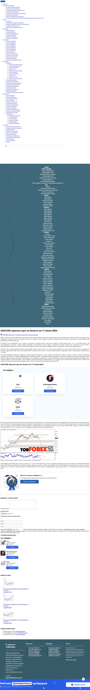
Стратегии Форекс (11, 134)
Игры (4, 19)
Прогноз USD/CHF (11, 44)
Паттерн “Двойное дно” (15, 66)
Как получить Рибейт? (12, 38)
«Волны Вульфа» (10, 95)
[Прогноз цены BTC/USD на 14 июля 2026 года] (8, 618)
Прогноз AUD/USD (11, 50)
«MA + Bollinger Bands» (12, 98)
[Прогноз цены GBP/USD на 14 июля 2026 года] (8, 603)
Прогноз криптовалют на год (13, 59)
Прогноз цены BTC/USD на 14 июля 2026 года (15, 620)
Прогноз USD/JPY (10, 46)
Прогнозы (6, 39)
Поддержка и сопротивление (14, 83)
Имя (2, 521)
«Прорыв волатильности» (13, 109)
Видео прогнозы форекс (12, 135)
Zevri (18, 384)
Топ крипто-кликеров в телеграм (14, 22)
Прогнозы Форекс (33, 335)
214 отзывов (12, 563)
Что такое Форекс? (33, 648)
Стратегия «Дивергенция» (13, 111)
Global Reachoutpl (22, 633)
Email (2, 524)
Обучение (6, 61)
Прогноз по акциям (11, 58)
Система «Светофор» (11, 103)
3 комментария (7, 607)
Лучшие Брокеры (10, 32)
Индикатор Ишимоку (14, 123)
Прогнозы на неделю (11, 56)
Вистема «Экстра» (10, 97)
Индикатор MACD (13, 120)
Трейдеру (6, 125)
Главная (5, 4)
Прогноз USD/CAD (11, 47)
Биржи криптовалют (11, 36)
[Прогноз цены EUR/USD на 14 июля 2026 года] (8, 587)
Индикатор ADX (13, 117)
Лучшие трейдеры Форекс (13, 7)
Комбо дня (9, 21)
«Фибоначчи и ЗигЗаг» (12, 112)
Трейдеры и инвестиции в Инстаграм (16, 13)
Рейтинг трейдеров (8, 5)
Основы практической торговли (14, 92)
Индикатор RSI (13, 118)
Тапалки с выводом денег (13, 25)
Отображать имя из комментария (10, 516)
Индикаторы (9, 114)
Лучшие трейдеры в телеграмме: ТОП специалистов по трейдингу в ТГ (25, 18)
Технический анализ (11, 80)
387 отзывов (12, 542)
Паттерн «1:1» (12, 69)
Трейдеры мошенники (12, 15)
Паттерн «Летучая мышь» (15, 70)
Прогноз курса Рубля (11, 53)
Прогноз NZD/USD (11, 49)
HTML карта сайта (71, 660)
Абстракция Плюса (50, 384)
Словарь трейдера (54, 651)
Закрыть (3, 1)
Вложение (3, 529)
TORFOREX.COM (7, 335)
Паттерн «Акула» (13, 77)
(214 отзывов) (18, 410)
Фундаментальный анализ (13, 84)
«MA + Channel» (10, 100)
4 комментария (7, 592)
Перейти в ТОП (79, 684)
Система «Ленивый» (11, 108)
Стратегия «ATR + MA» (12, 101)
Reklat (18, 407)
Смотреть (18, 390)
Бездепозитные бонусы (12, 33)
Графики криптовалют (12, 131)
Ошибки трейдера (11, 87)
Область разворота (11, 90)
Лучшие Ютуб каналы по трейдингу (15, 10)
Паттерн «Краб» (13, 72)
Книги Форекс (10, 139)
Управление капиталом (12, 86)
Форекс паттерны (54, 652)
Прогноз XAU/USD (23, 335)
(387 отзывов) (18, 387)
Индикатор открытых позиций (14, 128)
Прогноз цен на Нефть (12, 55)
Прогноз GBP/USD (11, 42)
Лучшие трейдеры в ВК (12, 11)
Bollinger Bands (13, 121)
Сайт (2, 526)
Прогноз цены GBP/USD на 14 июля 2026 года (15, 604)
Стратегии (6, 94)
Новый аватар (5, 511)
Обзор (13, 547)
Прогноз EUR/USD (11, 41)
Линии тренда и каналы (12, 81)
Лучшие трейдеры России (13, 8)
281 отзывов (12, 553)
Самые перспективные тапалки (14, 27)
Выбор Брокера (10, 30)
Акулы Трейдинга (20, 631)
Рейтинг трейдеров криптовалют (15, 16)
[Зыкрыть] (83, 679)
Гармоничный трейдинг (12, 89)
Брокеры (5, 29)
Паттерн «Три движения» (15, 78)
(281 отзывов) (50, 387)
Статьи (8, 142)
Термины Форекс (10, 140)
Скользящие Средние (14, 115)
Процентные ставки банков (13, 137)
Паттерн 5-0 (12, 75)
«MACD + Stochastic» (11, 106)
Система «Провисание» (12, 104)
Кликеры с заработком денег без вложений (17, 24)
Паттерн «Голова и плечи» (16, 64)
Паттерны (8, 63)
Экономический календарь (13, 126)
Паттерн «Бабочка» (14, 73)
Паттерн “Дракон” (13, 67)
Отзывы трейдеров (11, 35)
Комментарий (5, 508)
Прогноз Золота (10, 52)
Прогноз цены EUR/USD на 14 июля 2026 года (15, 589)
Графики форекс (10, 129)
